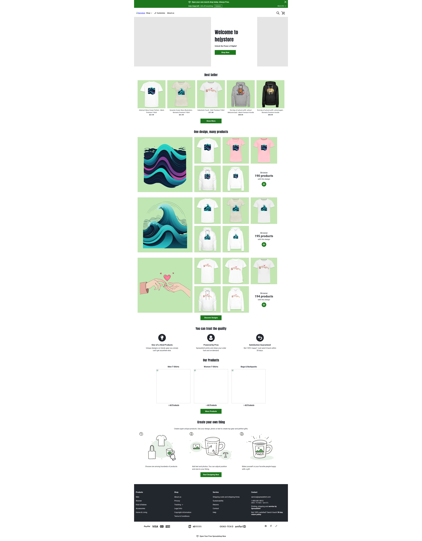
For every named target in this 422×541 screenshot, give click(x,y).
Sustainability (218, 501)
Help (214, 512)
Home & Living (141, 512)
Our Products (211, 360)
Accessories (140, 508)
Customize (161, 13)
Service (216, 492)
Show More (211, 121)
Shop (148, 13)
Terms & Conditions (181, 516)
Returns (216, 505)
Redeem (218, 6)
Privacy (177, 501)
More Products (211, 411)
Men (137, 497)
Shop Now (225, 52)
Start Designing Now (211, 475)
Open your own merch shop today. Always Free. (210, 2)
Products (139, 492)
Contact (216, 508)
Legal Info (178, 508)
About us (170, 13)
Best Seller (211, 75)
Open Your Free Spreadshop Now (213, 536)
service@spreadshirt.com (261, 497)
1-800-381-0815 (259, 502)
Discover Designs (211, 318)
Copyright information (182, 512)
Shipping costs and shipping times (226, 497)
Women (139, 501)
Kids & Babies (141, 505)
